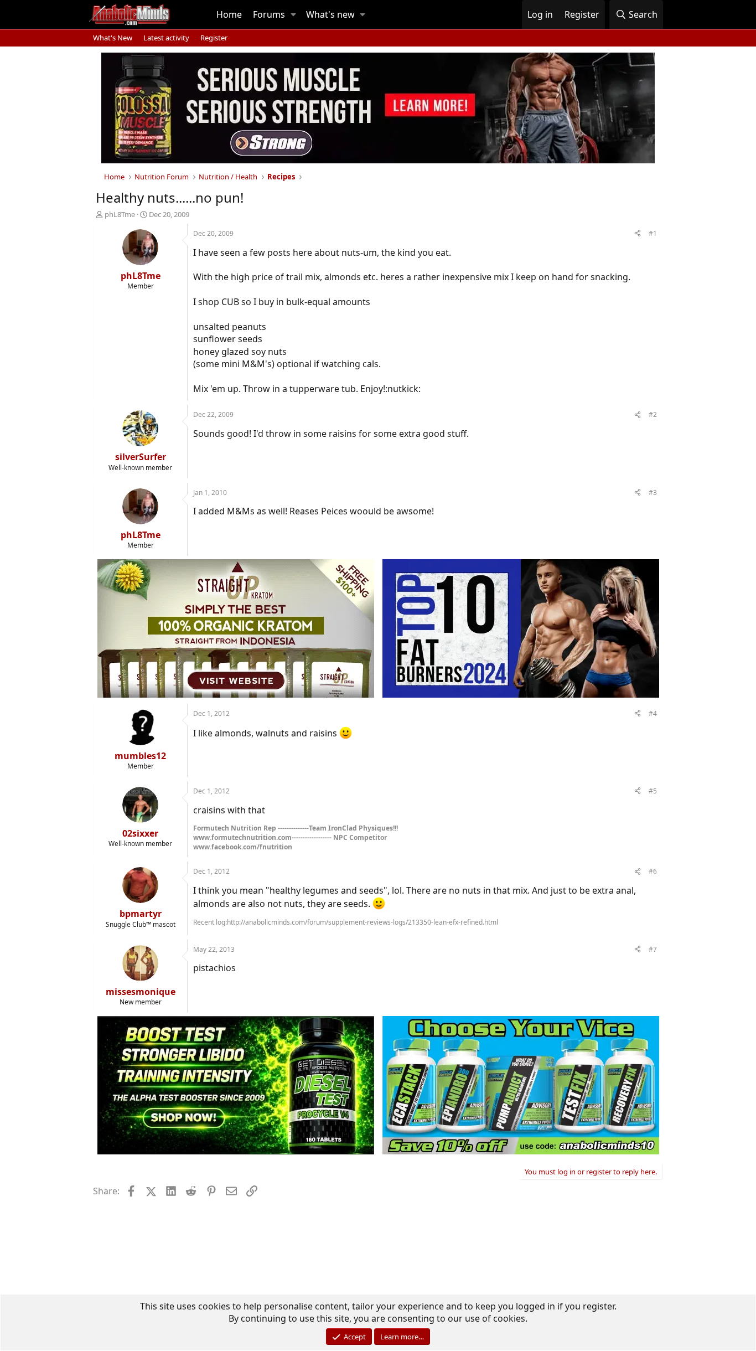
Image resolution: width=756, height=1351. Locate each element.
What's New (112, 38)
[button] (293, 14)
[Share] (637, 234)
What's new (330, 14)
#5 (653, 791)
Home (229, 14)
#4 (653, 713)
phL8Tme (120, 214)
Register (213, 38)
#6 (653, 871)
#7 (653, 949)
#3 (653, 492)
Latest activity (166, 38)
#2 (653, 414)
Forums (269, 14)
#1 (653, 233)
